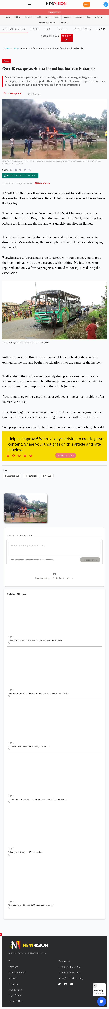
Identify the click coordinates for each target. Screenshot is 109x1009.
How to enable (59, 542)
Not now (47, 542)
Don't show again (54, 547)
